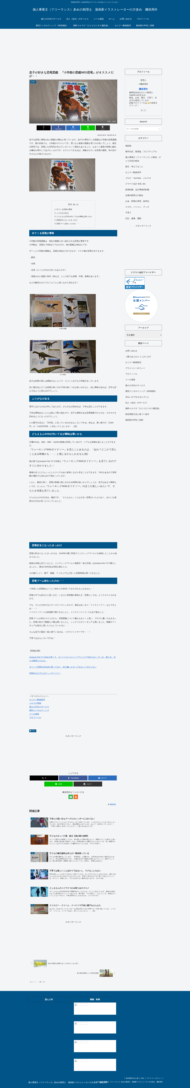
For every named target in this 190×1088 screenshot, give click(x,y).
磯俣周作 (143, 89)
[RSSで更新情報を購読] (76, 797)
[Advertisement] (95, 46)
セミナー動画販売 (37, 700)
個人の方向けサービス (39, 707)
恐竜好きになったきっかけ (67, 220)
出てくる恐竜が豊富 (64, 209)
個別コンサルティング (39, 710)
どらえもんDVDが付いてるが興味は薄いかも (74, 216)
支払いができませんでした (137, 397)
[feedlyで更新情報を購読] (71, 797)
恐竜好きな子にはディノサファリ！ (45, 673)
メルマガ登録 (35, 703)
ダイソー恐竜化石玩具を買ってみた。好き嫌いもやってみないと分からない (63, 667)
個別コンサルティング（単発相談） (141, 391)
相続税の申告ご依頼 (134, 420)
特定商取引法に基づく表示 (137, 414)
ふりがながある (62, 213)
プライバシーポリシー (135, 368)
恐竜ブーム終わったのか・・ (67, 224)
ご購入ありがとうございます (138, 357)
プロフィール (35, 717)
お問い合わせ (131, 351)
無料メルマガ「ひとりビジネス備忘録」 (143, 408)
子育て (34, 731)
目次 (70, 204)
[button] (103, 127)
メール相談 (34, 714)
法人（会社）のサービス (136, 403)
